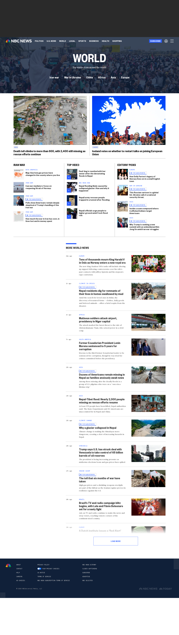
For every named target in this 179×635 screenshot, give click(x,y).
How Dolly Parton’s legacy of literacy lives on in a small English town (144, 178)
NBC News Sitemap (89, 565)
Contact (19, 569)
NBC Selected (87, 580)
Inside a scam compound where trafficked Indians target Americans (144, 211)
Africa (101, 77)
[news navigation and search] (172, 40)
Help (18, 573)
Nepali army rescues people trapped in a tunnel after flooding (94, 198)
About (18, 565)
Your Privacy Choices (50, 569)
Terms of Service (44, 576)
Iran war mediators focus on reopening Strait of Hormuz (39, 187)
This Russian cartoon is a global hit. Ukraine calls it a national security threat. (143, 194)
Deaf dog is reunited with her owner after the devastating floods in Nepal (92, 173)
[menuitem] (39, 41)
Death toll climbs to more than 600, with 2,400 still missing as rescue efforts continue (49, 152)
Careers (19, 576)
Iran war (54, 77)
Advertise (86, 576)
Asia (113, 77)
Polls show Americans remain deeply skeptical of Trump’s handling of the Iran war (42, 205)
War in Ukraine (72, 77)
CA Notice (41, 573)
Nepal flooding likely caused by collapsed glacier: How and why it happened (94, 188)
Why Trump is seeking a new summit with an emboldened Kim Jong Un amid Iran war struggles (144, 227)
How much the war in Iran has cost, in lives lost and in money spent (42, 219)
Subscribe (86, 573)
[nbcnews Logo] (8, 565)
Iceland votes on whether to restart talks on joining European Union (127, 152)
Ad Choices (20, 580)
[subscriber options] (166, 41)
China (89, 77)
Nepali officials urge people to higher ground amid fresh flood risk (93, 213)
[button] (72, 41)
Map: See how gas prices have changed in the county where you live (43, 173)
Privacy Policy (43, 565)
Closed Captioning (89, 569)
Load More (116, 541)
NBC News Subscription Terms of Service (53, 580)
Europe (125, 77)
